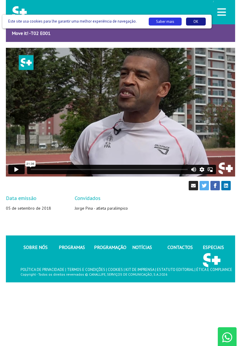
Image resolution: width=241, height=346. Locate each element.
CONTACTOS (180, 247)
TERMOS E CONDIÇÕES (86, 269)
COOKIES (115, 269)
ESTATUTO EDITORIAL (175, 269)
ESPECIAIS (213, 247)
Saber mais (165, 21)
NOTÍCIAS (142, 247)
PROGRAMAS (72, 247)
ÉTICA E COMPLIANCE (214, 269)
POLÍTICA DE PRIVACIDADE (42, 269)
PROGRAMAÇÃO (110, 247)
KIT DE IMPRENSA (139, 269)
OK (195, 21)
